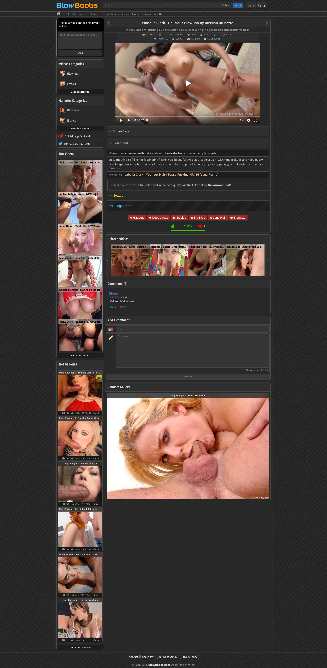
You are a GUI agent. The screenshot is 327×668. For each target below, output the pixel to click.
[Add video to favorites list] (147, 272)
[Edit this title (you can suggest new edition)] (262, 23)
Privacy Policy (189, 656)
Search (238, 5)
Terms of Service (168, 656)
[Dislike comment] (121, 307)
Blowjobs (150, 35)
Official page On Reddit (78, 136)
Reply (264, 292)
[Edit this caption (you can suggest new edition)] (267, 30)
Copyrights (148, 656)
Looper (179, 39)
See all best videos (80, 355)
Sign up (262, 5)
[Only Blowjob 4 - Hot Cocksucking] (188, 446)
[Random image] (100, 393)
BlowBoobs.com (159, 664)
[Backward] (107, 260)
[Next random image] (266, 446)
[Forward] (267, 260)
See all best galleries (80, 647)
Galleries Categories (73, 100)
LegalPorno (123, 206)
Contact (133, 656)
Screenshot (213, 39)
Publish (188, 376)
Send (80, 53)
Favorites (163, 39)
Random (195, 39)
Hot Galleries (68, 364)
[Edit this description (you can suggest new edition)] (265, 153)
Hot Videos (66, 153)
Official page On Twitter (77, 144)
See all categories (80, 91)
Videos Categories (71, 63)
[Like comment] (111, 307)
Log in (251, 5)
